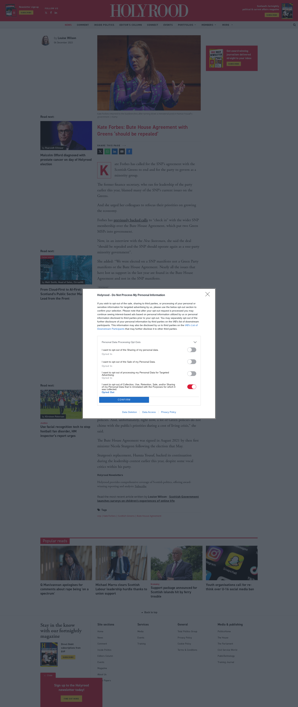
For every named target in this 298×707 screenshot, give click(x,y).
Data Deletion (129, 412)
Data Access (149, 412)
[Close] (208, 295)
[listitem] (149, 342)
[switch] (191, 349)
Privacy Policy (168, 412)
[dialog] (149, 354)
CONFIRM (124, 399)
